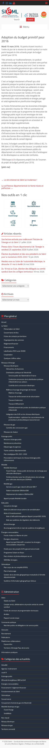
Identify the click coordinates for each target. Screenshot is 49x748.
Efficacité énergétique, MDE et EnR (13, 680)
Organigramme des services (14, 340)
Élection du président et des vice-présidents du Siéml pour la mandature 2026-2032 (23, 255)
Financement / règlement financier (13, 687)
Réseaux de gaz (9, 424)
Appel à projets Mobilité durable (15, 498)
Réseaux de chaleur (11, 432)
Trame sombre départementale (15, 450)
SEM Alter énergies (10, 560)
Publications (5, 637)
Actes (3, 597)
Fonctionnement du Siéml (10, 691)
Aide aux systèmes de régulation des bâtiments (23, 520)
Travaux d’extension (16, 400)
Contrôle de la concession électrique (21, 385)
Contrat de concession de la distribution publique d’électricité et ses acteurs (26, 380)
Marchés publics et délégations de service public (21, 625)
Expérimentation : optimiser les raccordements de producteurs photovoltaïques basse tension (26, 418)
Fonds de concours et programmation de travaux (21, 610)
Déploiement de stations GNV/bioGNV (19, 494)
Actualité (4, 665)
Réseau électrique (7, 721)
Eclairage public (6, 436)
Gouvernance (6, 699)
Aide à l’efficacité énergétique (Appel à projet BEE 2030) (26, 516)
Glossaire (4, 630)
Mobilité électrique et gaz (10, 706)
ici (13, 159)
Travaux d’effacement (16, 404)
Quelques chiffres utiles (12, 358)
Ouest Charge (8, 709)
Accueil (3, 322)
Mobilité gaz (8, 483)
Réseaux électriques (11, 366)
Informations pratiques (9, 652)
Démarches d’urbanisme (15, 369)
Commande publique (8, 622)
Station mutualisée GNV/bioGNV (17, 490)
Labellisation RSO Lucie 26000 (14, 351)
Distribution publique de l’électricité (18, 372)
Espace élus (8, 644)
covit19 (4, 672)
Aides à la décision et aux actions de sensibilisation (22, 509)
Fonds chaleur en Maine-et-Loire (15, 535)
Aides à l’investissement (12, 513)
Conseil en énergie (10, 506)
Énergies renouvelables (9, 532)
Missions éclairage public (13, 439)
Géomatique (5, 564)
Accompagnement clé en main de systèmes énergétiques (24, 528)
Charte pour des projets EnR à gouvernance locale (21, 549)
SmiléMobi (7, 713)
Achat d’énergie (9, 524)
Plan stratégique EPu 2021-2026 (15, 454)
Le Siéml (4, 326)
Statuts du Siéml (9, 600)
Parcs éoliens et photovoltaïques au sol (18, 556)
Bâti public (5, 503)
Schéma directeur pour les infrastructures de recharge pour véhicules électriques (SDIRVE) (25, 478)
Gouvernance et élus (11, 332)
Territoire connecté (8, 729)
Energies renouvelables (9, 684)
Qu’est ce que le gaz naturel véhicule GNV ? (21, 487)
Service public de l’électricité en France (22, 375)
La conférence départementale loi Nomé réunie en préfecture (22, 187)
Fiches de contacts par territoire (15, 336)
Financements (9, 347)
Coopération (8, 354)
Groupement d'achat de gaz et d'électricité (16, 703)
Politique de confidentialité (34, 744)
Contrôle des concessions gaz (17, 427)
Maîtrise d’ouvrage (15, 393)
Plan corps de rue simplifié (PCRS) (16, 567)
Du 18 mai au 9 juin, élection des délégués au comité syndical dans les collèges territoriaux (23, 270)
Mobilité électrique (10, 467)
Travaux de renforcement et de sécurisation (24, 396)
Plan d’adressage (10, 571)
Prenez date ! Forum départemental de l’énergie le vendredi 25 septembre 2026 (22, 248)
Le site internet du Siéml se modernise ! (19, 179)
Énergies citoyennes (11, 539)
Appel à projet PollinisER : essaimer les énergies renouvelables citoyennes (23, 543)
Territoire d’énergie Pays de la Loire (16, 648)
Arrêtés (6, 614)
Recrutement (6, 633)
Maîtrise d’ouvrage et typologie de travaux (21, 389)
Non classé (5, 717)
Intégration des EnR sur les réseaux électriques (23, 414)
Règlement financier (11, 343)
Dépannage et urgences (12, 447)
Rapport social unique (11, 618)
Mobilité (4, 464)
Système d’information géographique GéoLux (20, 581)
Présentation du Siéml (12, 329)
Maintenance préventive (12, 443)
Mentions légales (18, 744)
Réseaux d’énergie (8, 362)
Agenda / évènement (9, 668)
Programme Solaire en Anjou (14, 552)
